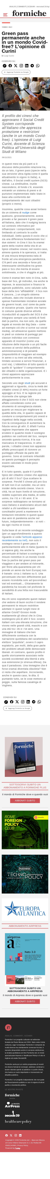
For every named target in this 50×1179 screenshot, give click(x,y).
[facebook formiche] (6, 1135)
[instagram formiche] (15, 1135)
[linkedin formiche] (20, 1135)
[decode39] (25, 1114)
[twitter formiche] (11, 1135)
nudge (25, 212)
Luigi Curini (9, 56)
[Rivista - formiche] (25, 1096)
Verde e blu (7, 27)
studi (27, 383)
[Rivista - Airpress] (25, 1104)
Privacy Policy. (22, 1145)
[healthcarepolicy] (25, 1122)
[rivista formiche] (25, 959)
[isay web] (17, 1148)
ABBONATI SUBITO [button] (25, 800)
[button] (5, 14)
